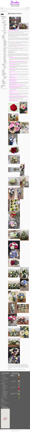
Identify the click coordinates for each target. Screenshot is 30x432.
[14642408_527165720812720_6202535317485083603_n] (14, 284)
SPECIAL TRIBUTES (5, 394)
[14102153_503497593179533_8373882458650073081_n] (14, 224)
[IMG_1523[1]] (13, 117)
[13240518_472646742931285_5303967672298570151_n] (14, 215)
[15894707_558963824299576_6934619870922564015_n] (14, 351)
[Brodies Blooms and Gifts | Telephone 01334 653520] (15, 2)
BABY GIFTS (5, 20)
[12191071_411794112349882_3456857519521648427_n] (14, 181)
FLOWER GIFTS (4, 30)
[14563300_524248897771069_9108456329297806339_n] (24, 234)
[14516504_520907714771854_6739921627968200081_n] (14, 234)
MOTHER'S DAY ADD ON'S (5, 67)
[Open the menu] (26, 8)
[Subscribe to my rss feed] (1, 8)
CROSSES (5, 43)
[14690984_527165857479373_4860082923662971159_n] (12, 296)
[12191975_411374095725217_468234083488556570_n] (11, 193)
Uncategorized (4, 73)
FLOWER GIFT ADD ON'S (5, 33)
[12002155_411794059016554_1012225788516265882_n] (14, 169)
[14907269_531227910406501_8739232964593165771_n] (23, 320)
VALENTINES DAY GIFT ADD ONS (5, 77)
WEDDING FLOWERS (3, 405)
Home (1, 11)
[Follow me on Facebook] (2, 8)
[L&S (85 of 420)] (14, 359)
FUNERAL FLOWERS (3, 383)
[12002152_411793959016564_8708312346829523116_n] (14, 159)
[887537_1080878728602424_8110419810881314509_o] (13, 139)
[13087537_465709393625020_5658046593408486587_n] (19, 193)
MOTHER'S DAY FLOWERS (3, 396)
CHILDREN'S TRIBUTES (5, 386)
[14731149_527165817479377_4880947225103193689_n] (23, 308)
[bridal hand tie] (23, 107)
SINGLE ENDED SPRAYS (5, 58)
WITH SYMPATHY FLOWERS (4, 406)
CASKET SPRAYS (4, 385)
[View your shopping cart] (28, 7)
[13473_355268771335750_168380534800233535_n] (24, 127)
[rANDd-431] (15, 19)
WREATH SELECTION (5, 395)
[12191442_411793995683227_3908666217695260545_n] (24, 181)
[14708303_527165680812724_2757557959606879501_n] (21, 296)
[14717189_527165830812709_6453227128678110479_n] (12, 308)
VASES (1, 404)
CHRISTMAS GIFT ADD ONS (5, 25)
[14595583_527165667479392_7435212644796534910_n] (14, 253)
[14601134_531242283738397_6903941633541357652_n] (14, 262)
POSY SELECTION (4, 392)
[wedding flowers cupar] (14, 127)
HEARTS (5, 48)
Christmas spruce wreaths (5, 28)
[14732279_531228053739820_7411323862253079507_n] (12, 320)
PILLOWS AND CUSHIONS (5, 391)
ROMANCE (3, 70)
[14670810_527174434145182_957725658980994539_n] (24, 284)
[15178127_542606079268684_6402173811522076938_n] (14, 342)
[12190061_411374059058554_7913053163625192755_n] (22, 169)
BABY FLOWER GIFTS (3, 374)
